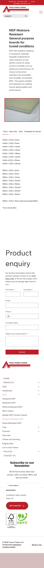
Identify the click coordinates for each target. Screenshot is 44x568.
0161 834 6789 (22, 1)
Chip (4, 427)
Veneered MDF (8, 399)
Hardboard (7, 390)
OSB (4, 386)
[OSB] (39, 387)
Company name (12, 323)
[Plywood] (39, 431)
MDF (4, 395)
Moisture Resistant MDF (12, 419)
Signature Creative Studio (11, 546)
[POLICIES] (39, 451)
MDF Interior (7, 411)
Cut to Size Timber (10, 447)
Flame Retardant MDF (12, 423)
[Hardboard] (39, 391)
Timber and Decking (11, 439)
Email (8, 301)
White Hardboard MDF (12, 407)
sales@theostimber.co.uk (22, 3)
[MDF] (39, 395)
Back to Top (37, 545)
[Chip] (39, 427)
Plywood (6, 431)
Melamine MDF (9, 403)
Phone (9, 312)
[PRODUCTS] (39, 382)
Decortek (6, 435)
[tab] (5, 132)
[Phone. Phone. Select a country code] (9, 316)
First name (10, 290)
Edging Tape (7, 443)
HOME (6, 378)
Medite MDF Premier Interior (14, 415)
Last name (28, 290)
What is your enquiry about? (17, 334)
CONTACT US (9, 455)
